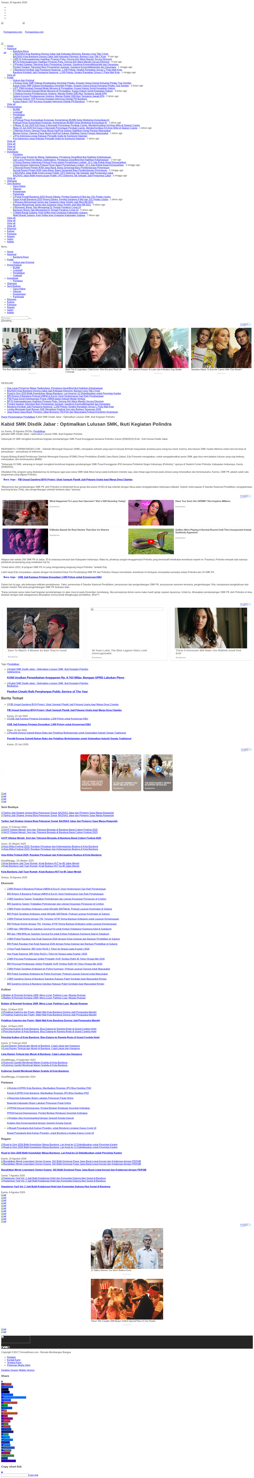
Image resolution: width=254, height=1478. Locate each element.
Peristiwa (18, 154)
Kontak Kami (13, 1360)
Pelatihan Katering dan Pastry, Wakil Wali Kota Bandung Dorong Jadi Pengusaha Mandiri (50, 1020)
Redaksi (11, 1357)
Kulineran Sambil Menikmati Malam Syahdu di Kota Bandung (35, 1071)
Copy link (33, 1475)
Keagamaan (19, 191)
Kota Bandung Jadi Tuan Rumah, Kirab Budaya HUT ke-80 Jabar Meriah (41, 871)
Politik (10, 77)
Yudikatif (17, 117)
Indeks (10, 241)
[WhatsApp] (2, 444)
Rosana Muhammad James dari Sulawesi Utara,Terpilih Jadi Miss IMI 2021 (52, 204)
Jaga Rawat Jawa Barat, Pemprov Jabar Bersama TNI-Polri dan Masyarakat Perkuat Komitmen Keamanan (62, 412)
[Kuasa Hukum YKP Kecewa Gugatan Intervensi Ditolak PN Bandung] (50, 99)
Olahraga (12, 181)
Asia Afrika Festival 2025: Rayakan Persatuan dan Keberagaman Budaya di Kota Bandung (51, 855)
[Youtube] (6, 1347)
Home (10, 46)
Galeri (10, 239)
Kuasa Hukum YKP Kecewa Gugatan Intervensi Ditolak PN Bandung (49, 101)
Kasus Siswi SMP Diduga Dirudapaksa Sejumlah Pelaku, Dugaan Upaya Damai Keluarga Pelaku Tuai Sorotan (71, 85)
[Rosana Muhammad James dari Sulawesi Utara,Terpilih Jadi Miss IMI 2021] (53, 202)
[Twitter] (4, 1347)
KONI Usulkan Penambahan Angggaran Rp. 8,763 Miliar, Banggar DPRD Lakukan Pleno (65, 677)
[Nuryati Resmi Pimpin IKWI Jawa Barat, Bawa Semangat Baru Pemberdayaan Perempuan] (61, 167)
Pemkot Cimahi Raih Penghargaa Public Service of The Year (47, 691)
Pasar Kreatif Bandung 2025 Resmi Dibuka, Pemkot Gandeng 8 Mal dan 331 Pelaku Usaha (60, 199)
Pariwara (11, 234)
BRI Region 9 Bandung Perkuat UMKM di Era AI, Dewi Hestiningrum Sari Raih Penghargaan (55, 396)
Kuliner (11, 231)
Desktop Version (9, 1370)
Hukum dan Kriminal (23, 80)
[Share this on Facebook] (4, 444)
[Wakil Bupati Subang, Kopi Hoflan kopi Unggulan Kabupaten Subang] (50, 212)
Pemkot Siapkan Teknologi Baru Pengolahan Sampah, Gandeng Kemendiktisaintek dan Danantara (64, 67)
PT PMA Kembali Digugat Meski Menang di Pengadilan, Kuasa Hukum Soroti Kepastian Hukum (63, 91)
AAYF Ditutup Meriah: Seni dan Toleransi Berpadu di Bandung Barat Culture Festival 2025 (51, 838)
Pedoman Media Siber (18, 1365)
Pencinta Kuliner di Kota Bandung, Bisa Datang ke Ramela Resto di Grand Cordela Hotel (50, 1037)
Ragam (11, 236)
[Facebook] (2, 1347)
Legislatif (17, 112)
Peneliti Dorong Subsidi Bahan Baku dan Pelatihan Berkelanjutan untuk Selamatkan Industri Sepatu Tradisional (69, 738)
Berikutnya (12, 686)
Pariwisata (18, 194)
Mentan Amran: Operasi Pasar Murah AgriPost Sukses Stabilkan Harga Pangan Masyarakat (60, 133)
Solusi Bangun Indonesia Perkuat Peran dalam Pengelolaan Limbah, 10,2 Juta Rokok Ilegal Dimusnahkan (68, 165)
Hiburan (17, 189)
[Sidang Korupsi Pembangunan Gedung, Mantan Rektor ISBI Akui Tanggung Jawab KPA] (60, 93)
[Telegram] (15, 444)
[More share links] (18, 444)
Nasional (11, 48)
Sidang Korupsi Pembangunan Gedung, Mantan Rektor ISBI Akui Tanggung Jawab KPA (58, 96)
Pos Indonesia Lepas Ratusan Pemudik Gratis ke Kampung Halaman (49, 138)
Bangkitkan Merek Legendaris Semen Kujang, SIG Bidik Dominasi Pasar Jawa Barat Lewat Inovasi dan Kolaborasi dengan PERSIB (73, 1170)
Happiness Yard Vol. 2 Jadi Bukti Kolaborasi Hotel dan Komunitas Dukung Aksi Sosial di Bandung (55, 1186)
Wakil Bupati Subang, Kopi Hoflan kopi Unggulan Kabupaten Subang (49, 215)
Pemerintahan (14, 107)
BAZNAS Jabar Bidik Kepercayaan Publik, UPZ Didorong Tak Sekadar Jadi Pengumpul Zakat (62, 175)
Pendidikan (19, 114)
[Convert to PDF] (13, 444)
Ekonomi (11, 228)
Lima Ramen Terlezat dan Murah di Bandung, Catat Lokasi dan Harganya (41, 1054)
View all (11, 75)
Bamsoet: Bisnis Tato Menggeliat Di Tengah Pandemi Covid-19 (45, 210)
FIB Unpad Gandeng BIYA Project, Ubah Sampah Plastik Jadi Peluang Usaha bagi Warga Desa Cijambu (64, 710)
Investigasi (12, 152)
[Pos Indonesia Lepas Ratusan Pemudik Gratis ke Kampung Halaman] (50, 136)
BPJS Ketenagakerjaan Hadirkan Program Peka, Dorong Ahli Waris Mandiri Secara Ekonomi (61, 62)
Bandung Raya (21, 51)
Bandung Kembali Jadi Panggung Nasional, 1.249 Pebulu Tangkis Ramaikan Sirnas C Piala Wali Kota (66, 72)
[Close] (2, 1381)
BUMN (16, 109)
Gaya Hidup (19, 186)
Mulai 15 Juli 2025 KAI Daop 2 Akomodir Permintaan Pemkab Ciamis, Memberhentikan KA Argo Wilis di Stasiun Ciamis (75, 128)
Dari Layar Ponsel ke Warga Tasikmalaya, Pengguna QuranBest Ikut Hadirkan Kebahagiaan (61, 159)
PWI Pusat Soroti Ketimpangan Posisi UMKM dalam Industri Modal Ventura (46, 398)
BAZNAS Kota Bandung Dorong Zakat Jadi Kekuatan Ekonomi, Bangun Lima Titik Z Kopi (59, 56)
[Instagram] (9, 1347)
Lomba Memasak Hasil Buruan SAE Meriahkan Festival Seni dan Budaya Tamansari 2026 (54, 409)
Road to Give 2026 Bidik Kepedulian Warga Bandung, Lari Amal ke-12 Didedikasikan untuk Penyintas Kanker (64, 393)
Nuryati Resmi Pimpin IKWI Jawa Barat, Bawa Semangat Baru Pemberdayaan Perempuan (60, 170)
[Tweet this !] (7, 444)
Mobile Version (27, 1370)
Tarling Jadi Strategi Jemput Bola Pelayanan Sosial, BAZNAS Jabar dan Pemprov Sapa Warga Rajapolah (59, 821)
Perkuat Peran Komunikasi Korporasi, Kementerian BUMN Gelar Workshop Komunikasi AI (60, 122)
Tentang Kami (14, 1362)
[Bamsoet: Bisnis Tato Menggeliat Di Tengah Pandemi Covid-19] (47, 207)
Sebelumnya (13, 672)
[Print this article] (10, 444)
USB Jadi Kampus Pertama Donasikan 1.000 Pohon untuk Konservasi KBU (49, 724)
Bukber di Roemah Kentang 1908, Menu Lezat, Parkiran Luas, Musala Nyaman (44, 1003)
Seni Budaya (14, 183)
